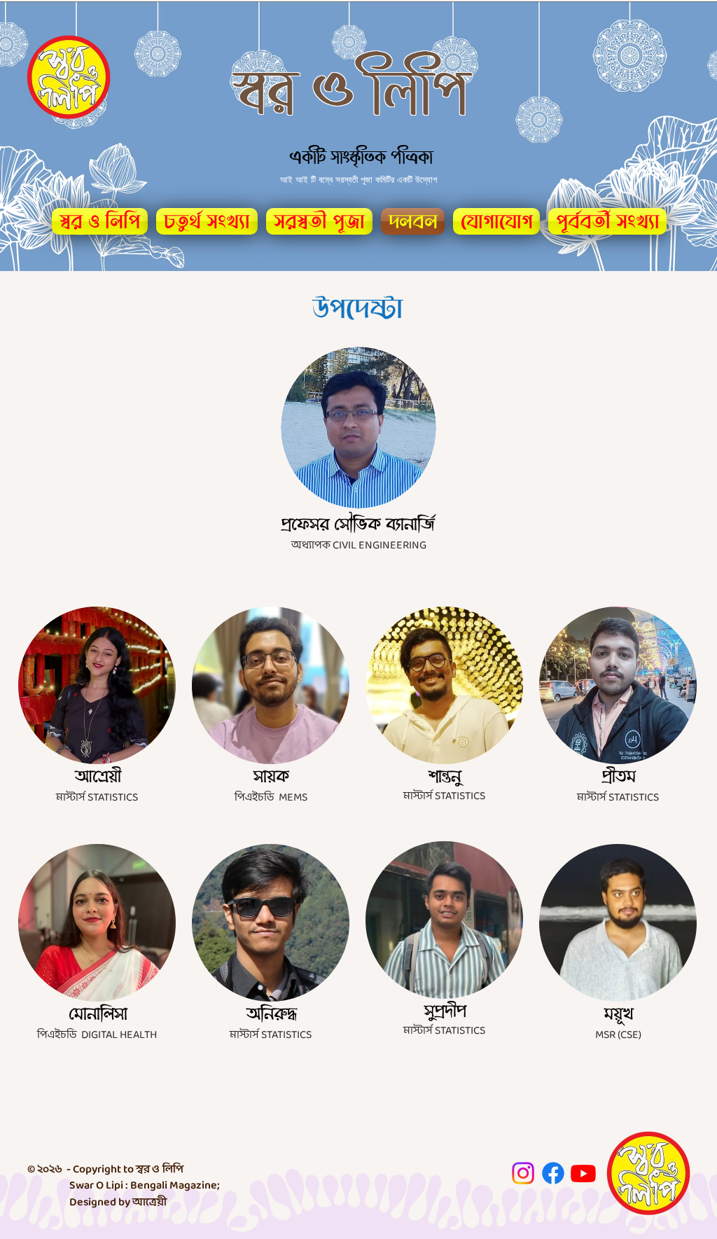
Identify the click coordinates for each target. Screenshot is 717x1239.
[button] (605, 221)
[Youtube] (583, 1173)
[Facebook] (553, 1173)
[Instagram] (523, 1173)
